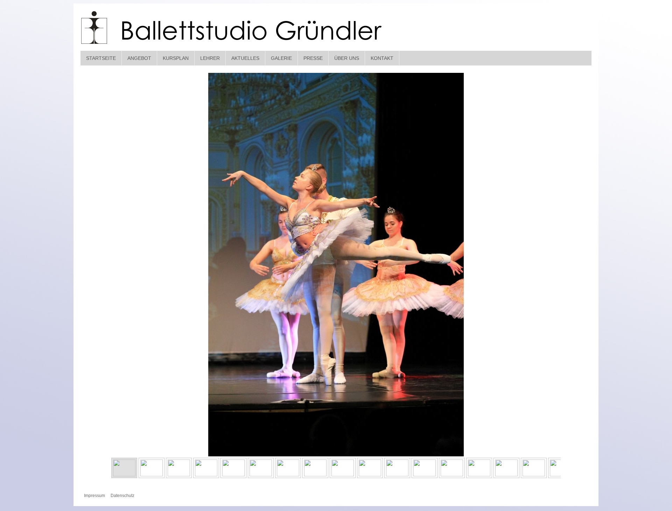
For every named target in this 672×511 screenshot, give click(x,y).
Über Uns (346, 58)
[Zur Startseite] (232, 28)
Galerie (281, 58)
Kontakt (382, 58)
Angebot (139, 58)
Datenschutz (122, 495)
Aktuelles (245, 58)
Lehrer (210, 58)
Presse (313, 58)
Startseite (101, 58)
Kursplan (176, 58)
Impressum (94, 495)
